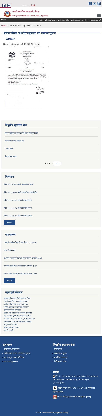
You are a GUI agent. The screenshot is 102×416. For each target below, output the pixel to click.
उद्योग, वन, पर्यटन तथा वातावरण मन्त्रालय (18, 313)
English (25, 5)
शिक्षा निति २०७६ (9, 250)
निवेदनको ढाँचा (60, 361)
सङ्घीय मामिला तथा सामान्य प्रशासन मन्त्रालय (19, 319)
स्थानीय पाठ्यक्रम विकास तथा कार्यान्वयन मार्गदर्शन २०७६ (23, 258)
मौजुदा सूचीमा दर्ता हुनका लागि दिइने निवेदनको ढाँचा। (22, 133)
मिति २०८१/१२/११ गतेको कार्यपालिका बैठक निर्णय (20, 192)
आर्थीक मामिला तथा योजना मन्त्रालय (16, 304)
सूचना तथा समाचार (11, 349)
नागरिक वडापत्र (60, 357)
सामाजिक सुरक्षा (60, 353)
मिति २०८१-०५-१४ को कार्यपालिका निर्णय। (18, 208)
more (9, 223)
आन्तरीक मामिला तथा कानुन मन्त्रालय (16, 301)
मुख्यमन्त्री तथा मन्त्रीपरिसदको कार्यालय (17, 298)
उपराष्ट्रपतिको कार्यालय (12, 327)
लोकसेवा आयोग (9, 330)
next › (56, 164)
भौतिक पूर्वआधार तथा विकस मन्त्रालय (16, 307)
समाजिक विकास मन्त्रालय (12, 310)
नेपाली (33, 5)
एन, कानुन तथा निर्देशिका (14, 357)
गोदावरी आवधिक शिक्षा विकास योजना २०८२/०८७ (20, 242)
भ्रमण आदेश (9, 149)
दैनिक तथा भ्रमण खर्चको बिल (14, 141)
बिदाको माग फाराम (10, 156)
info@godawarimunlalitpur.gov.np (77, 396)
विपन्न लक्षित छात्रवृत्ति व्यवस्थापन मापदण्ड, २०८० (20, 274)
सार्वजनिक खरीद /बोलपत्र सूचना (17, 353)
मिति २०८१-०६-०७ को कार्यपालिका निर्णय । (18, 216)
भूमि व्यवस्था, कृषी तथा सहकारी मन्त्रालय (17, 316)
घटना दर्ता (58, 349)
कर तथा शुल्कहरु (11, 361)
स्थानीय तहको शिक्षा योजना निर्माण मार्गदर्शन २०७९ (20, 266)
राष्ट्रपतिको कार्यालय (11, 324)
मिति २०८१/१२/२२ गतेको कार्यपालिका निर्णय (18, 184)
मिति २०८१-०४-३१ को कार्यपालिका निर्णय (18, 200)
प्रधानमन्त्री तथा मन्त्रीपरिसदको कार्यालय (17, 322)
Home (3, 26)
